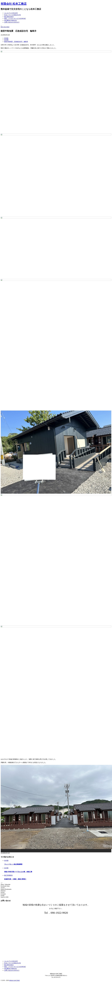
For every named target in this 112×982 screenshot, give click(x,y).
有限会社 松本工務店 (14, 3)
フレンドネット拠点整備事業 (13, 864)
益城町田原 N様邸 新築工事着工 (15, 879)
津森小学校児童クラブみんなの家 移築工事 (18, 871)
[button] (1, 882)
